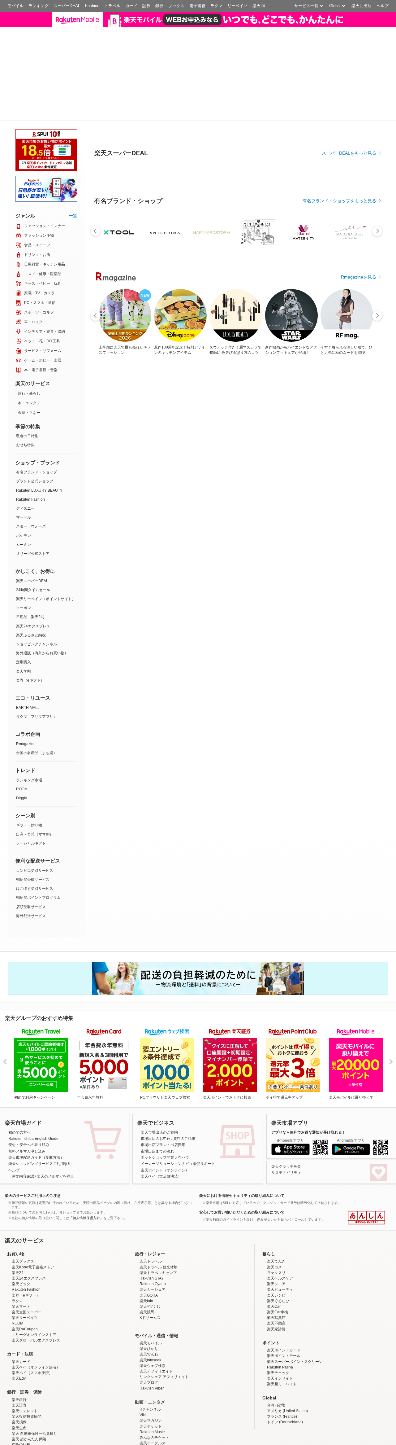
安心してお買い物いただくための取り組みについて (242, 1177)
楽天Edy (19, 1343)
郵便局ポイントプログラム (38, 862)
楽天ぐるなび (278, 1265)
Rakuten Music (152, 1396)
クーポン (23, 572)
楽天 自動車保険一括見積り (34, 1398)
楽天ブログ (149, 1347)
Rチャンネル (150, 1374)
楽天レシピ (276, 1260)
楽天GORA (149, 1260)
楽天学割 (23, 636)
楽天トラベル (151, 1226)
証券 (146, 5)
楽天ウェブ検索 (153, 1330)
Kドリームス (150, 1282)
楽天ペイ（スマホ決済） (32, 1337)
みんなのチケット (154, 1402)
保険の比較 (21, 1409)
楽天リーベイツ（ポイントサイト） (45, 563)
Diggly (21, 763)
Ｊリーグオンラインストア (34, 1299)
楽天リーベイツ (25, 1282)
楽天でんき (276, 1226)
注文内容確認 (23, 1141)
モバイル (15, 5)
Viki (143, 1379)
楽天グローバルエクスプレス (36, 1305)
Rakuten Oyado (153, 1248)
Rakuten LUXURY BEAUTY (39, 455)
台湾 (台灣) (276, 1370)
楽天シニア (276, 1248)
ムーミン (23, 509)
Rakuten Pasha (280, 1332)
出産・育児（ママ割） (34, 799)
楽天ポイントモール (283, 1321)
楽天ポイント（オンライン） (165, 1135)
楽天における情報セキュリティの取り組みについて (242, 1160)
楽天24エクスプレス (33, 591)
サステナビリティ (286, 1137)
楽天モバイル (151, 1308)
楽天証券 (19, 1370)
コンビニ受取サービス (34, 835)
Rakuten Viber (152, 1353)
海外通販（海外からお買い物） (42, 618)
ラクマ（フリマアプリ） (36, 681)
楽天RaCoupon (25, 1294)
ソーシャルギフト (31, 808)
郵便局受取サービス (33, 844)
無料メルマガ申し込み (26, 1116)
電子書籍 (197, 5)
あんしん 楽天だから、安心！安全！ (366, 1182)
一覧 (73, 180)
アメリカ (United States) (287, 1375)
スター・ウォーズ (31, 491)
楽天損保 (19, 1387)
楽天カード (21, 1326)
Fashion (92, 5)
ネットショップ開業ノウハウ (165, 1122)
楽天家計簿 (276, 1294)
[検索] (271, 23)
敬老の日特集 (27, 400)
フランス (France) (282, 1381)
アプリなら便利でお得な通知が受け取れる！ (308, 1097)
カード (131, 5)
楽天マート (21, 1271)
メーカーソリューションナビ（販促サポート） (180, 1129)
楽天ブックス (23, 1226)
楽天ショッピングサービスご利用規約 (39, 1129)
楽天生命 (19, 1392)
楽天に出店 (361, 5)
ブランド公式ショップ (34, 446)
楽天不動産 (276, 1288)
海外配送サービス (31, 880)
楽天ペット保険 (25, 1415)
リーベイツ (237, 5)
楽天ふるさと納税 (31, 600)
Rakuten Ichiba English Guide (33, 1103)
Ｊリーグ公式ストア (33, 518)
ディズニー (25, 473)
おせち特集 (25, 410)
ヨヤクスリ (276, 1237)
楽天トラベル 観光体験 (159, 1232)
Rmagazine (26, 708)
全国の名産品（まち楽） (36, 717)
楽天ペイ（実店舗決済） (161, 1141)
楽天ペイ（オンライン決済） (36, 1332)
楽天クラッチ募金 (286, 1131)
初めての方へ (19, 1097)
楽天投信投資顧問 (26, 1381)
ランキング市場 (29, 745)
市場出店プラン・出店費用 (163, 1109)
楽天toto (146, 1265)
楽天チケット (151, 1391)
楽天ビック (21, 1248)
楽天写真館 (276, 1282)
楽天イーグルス (153, 1408)
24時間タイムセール (33, 554)
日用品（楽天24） (31, 582)
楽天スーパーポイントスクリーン (295, 1326)
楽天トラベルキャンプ (158, 1237)
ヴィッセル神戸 (153, 1414)
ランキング (38, 5)
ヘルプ (383, 5)
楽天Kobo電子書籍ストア (33, 1232)
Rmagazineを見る (358, 382)
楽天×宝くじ (150, 1271)
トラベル (112, 5)
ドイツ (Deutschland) (285, 1387)
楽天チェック (278, 1337)
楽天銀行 (19, 1364)
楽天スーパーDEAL (32, 545)
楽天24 (258, 5)
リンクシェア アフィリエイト (164, 1341)
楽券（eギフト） (30, 645)
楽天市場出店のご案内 (159, 1097)
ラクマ (216, 5)
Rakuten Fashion (30, 464)
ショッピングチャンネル (36, 609)
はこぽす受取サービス (34, 853)
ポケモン (23, 500)
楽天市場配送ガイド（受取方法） (36, 1122)
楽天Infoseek (150, 1325)
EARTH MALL (28, 672)
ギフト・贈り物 (29, 790)
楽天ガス (274, 1232)
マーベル (23, 482)
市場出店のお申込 (155, 1103)
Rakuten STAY (152, 1243)
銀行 (159, 5)
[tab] (116, 191)
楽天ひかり (149, 1313)
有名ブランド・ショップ (36, 437)
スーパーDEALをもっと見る (349, 258)
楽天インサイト (280, 1343)
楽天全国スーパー (26, 1277)
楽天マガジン (151, 1385)
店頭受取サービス (31, 871)
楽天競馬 (147, 1277)
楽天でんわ (149, 1319)
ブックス (176, 5)
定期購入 (23, 627)
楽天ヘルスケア (280, 1243)
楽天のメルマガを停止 (55, 1141)
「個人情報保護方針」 (86, 1182)
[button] (309, 23)
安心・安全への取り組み (28, 1109)
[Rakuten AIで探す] (16, 1428)
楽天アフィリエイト (156, 1336)
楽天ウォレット (25, 1375)
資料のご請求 (184, 1103)
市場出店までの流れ (157, 1116)
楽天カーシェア (153, 1254)
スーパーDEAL (67, 5)
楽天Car (274, 1271)
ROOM (22, 754)
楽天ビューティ (280, 1254)
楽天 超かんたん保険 (29, 1404)
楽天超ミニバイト (282, 1348)
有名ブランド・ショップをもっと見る (339, 305)
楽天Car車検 (277, 1277)
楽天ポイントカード (283, 1315)
